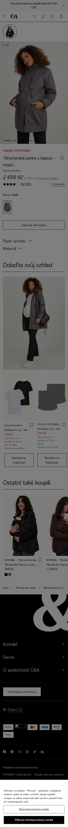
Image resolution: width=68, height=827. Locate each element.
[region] (34, 803)
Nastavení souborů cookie (34, 809)
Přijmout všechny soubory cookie (34, 819)
